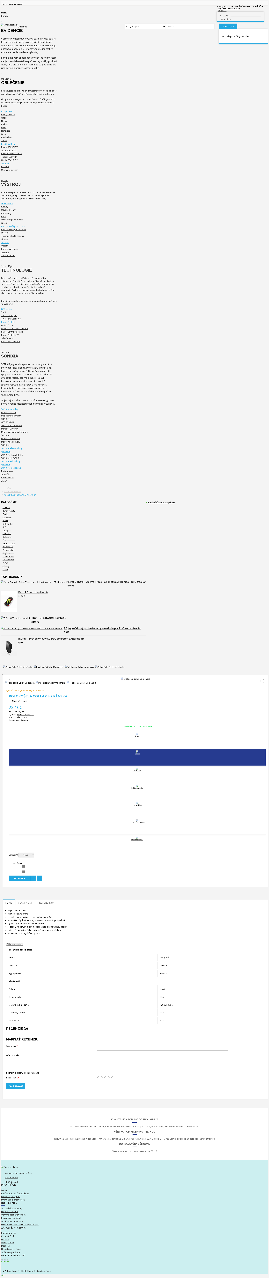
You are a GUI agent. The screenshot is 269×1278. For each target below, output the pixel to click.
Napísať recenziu (19, 701)
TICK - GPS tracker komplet (48, 617)
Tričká (4, 140)
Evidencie (7, 517)
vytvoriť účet (256, 6)
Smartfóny (6, 474)
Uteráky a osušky (9, 169)
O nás (4, 1190)
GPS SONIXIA (7, 422)
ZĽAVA (5, 569)
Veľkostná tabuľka (14, 944)
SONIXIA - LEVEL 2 (10, 458)
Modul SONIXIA (8, 412)
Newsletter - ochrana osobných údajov (20, 1224)
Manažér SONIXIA (9, 428)
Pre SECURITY (8, 143)
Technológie (8, 559)
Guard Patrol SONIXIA (11, 425)
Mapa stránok (7, 1236)
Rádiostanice (7, 471)
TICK (3, 312)
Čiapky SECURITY (9, 160)
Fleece (4, 121)
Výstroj (6, 566)
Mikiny (4, 127)
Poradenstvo (8, 549)
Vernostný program (10, 1196)
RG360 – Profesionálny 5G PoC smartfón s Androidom (51, 638)
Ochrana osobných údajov (13, 1214)
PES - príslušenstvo (10, 341)
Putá (3, 216)
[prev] (135, 670)
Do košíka (19, 878)
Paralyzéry (6, 213)
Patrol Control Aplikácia (12, 331)
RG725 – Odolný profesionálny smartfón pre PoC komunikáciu (102, 628)
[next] (135, 673)
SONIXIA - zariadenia (11, 467)
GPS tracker (7, 308)
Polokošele (6, 137)
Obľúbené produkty (10, 1252)
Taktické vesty (8, 255)
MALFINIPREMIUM (12, 491)
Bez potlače (7, 111)
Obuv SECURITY (9, 150)
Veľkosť (12, 855)
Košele (4, 124)
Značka (7, 488)
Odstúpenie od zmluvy (12, 1221)
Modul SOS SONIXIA (10, 438)
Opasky (4, 245)
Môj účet (5, 1245)
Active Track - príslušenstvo (14, 328)
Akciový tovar (7, 1242)
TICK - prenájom (9, 315)
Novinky (5, 1239)
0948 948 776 (11, 1177)
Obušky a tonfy (8, 209)
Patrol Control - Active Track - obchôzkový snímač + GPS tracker (106, 581)
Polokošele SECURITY (11, 153)
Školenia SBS (8, 556)
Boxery (4, 206)
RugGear (6, 553)
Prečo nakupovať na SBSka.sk (15, 1193)
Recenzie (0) (46, 902)
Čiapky (4, 117)
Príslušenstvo (7, 477)
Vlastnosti (25, 902)
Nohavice (5, 130)
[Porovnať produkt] (39, 878)
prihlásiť (238, 6)
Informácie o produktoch (13, 1199)
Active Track (7, 325)
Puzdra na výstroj (9, 248)
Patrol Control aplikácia (33, 592)
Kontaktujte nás (8, 1232)
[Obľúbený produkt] (33, 878)
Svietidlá (5, 252)
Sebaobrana (7, 203)
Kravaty (5, 166)
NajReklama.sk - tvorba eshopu (36, 1271)
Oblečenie (7, 536)
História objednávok (11, 1249)
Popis (8, 902)
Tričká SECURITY (9, 156)
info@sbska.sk (11, 1181)
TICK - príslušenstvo (11, 318)
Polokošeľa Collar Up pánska (20, 495)
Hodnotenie (12, 1077)
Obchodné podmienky (11, 1208)
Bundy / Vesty (8, 114)
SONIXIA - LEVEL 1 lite (12, 454)
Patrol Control (8, 321)
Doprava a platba (9, 1211)
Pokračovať (15, 1086)
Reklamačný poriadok (11, 1217)
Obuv (3, 134)
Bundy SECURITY (9, 147)
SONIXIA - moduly (9, 409)
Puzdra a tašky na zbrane (13, 226)
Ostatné (5, 163)
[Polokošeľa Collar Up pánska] (160, 502)
